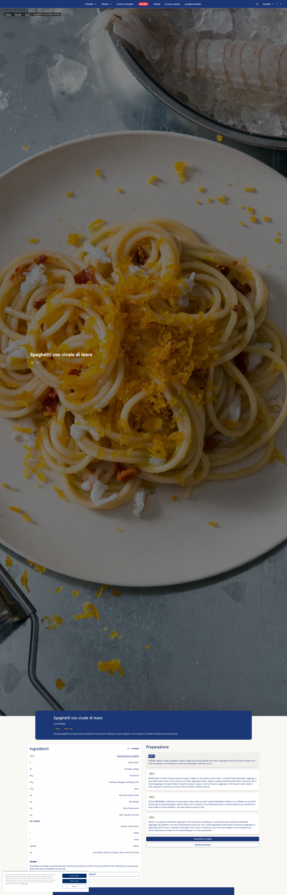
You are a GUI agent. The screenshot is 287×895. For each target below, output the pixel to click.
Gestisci (74, 886)
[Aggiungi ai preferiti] (38, 363)
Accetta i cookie (74, 875)
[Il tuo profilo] (280, 4)
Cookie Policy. (24, 883)
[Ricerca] (257, 4)
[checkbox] (202, 759)
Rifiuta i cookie (74, 881)
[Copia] (32, 363)
